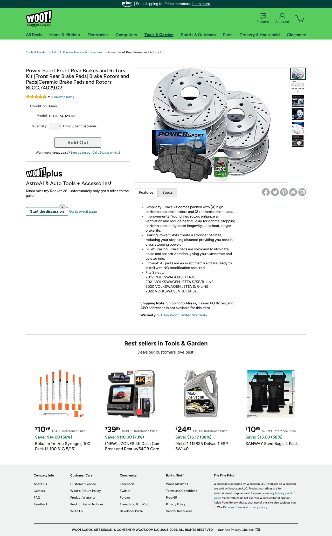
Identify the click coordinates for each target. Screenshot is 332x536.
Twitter (125, 491)
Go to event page (83, 211)
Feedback (41, 504)
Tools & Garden (36, 52)
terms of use (235, 507)
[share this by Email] (302, 192)
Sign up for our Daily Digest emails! (95, 152)
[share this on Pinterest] (284, 192)
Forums (263, 21)
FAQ (37, 497)
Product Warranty (82, 497)
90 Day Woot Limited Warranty (182, 315)
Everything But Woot (135, 504)
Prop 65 (171, 497)
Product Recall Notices (86, 504)
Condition (38, 106)
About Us (40, 484)
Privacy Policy (175, 504)
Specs (167, 192)
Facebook (127, 484)
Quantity (39, 126)
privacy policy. (258, 507)
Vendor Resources (179, 511)
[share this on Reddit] (293, 192)
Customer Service (83, 484)
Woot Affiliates (177, 484)
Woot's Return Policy (85, 491)
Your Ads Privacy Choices (236, 530)
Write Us (76, 511)
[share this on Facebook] (266, 192)
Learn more (201, 4)
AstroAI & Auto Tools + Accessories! (77, 52)
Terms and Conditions (181, 491)
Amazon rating (63, 97)
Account (282, 21)
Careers (39, 491)
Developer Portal (131, 511)
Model (42, 116)
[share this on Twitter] (275, 192)
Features (146, 192)
